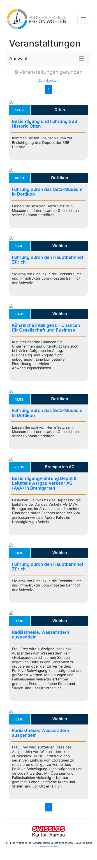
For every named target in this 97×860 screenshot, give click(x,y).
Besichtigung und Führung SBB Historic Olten (44, 124)
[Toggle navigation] (83, 19)
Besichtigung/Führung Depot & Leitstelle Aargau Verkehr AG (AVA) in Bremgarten (44, 483)
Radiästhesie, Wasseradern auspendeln (40, 634)
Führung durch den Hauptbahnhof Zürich (47, 260)
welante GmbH (49, 846)
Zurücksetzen (48, 80)
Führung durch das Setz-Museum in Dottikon (47, 192)
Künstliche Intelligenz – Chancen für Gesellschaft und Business (46, 327)
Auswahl (18, 58)
